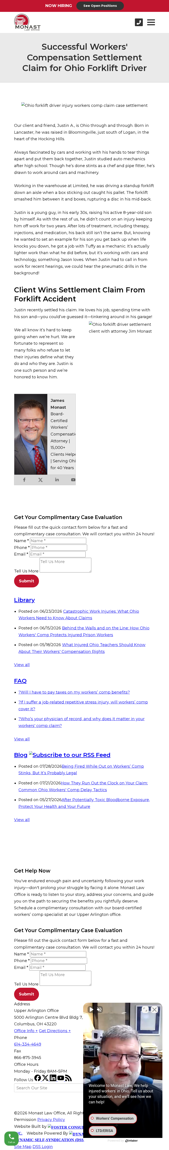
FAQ (20, 680)
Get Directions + (55, 1030)
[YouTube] (61, 1079)
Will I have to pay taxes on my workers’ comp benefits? (74, 692)
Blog (21, 754)
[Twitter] (46, 1079)
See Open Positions (100, 6)
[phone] (139, 22)
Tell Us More (26, 571)
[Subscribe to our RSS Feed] (69, 754)
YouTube (73, 480)
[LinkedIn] (53, 1079)
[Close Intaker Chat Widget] (154, 1009)
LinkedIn (57, 480)
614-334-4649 (27, 1044)
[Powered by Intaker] (131, 1140)
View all (22, 664)
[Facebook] (38, 1079)
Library (24, 599)
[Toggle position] (145, 1009)
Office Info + (26, 1030)
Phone (22, 547)
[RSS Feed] (68, 1079)
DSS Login (43, 1146)
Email (21, 554)
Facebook (24, 480)
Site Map (22, 1146)
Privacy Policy (51, 1119)
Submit (26, 581)
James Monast (58, 404)
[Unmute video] (91, 1009)
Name (21, 540)
